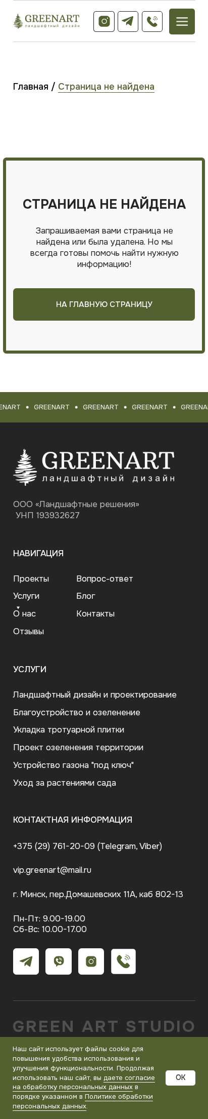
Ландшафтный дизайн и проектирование (95, 694)
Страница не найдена (106, 86)
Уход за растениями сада (64, 783)
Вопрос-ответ (104, 578)
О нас (24, 613)
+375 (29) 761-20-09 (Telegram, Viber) (87, 846)
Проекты (31, 578)
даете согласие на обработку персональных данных (84, 1082)
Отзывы (28, 631)
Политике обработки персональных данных (83, 1101)
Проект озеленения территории (78, 747)
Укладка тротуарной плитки (68, 729)
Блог (85, 596)
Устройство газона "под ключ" (73, 765)
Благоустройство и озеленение (76, 712)
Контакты (95, 613)
